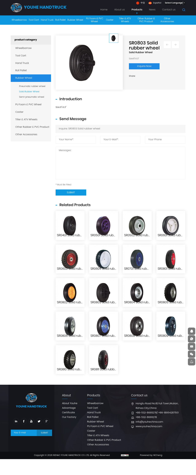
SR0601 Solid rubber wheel (177, 235)
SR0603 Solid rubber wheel (76, 268)
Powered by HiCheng (151, 455)
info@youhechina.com (149, 422)
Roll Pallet (21, 71)
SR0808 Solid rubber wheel (143, 336)
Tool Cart (20, 56)
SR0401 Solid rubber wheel (76, 235)
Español (157, 3)
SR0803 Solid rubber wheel (110, 302)
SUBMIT (44, 433)
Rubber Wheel (23, 78)
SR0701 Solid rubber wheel (143, 268)
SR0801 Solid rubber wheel (177, 268)
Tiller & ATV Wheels (26, 120)
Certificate (68, 413)
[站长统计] (125, 455)
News (152, 10)
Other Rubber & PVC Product (32, 127)
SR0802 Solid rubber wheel (76, 302)
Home (103, 10)
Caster (19, 112)
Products (137, 10)
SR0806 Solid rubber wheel (76, 336)
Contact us (168, 10)
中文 (143, 3)
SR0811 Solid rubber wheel (108, 369)
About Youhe (69, 403)
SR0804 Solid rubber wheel (143, 302)
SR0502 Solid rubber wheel (143, 235)
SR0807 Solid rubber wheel (109, 336)
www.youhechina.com (149, 427)
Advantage (69, 408)
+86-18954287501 (168, 413)
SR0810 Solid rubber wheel (76, 369)
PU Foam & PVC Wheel (28, 105)
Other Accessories (26, 135)
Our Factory (69, 417)
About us (119, 10)
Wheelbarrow (23, 48)
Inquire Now (144, 66)
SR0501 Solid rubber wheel (109, 235)
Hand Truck (22, 63)
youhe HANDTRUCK (45, 7)
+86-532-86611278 (146, 413)
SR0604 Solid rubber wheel (110, 268)
